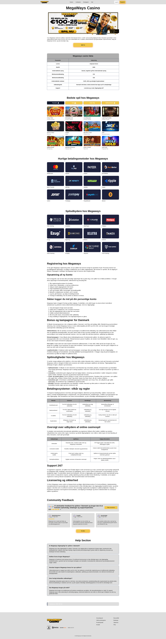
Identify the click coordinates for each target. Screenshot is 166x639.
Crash (91, 102)
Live (73, 102)
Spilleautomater (109, 102)
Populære (54, 102)
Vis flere (83, 531)
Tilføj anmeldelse (111, 507)
